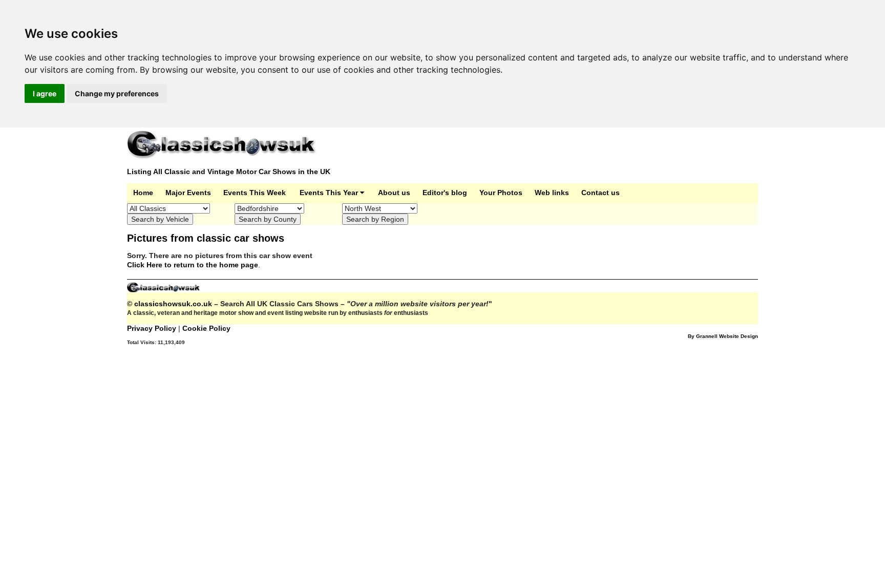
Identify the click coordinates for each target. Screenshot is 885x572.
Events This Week (254, 192)
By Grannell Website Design (723, 336)
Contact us (600, 192)
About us (394, 192)
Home (143, 192)
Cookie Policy (206, 328)
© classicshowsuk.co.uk (169, 304)
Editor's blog (445, 192)
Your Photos (500, 192)
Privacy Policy (152, 328)
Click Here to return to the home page (192, 265)
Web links (552, 192)
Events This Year (330, 192)
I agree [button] (44, 93)
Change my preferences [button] (117, 93)
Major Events (188, 192)
